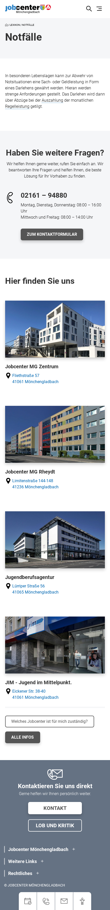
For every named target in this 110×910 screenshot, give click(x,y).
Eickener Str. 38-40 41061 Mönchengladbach (35, 694)
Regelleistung (17, 106)
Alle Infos (22, 737)
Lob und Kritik (55, 825)
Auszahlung (52, 100)
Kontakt (55, 808)
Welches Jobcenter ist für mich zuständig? (49, 721)
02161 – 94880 (44, 195)
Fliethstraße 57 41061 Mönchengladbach (35, 378)
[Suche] (89, 9)
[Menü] (100, 9)
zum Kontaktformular (52, 234)
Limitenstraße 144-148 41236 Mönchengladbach (35, 483)
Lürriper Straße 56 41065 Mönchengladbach (35, 589)
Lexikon (15, 24)
